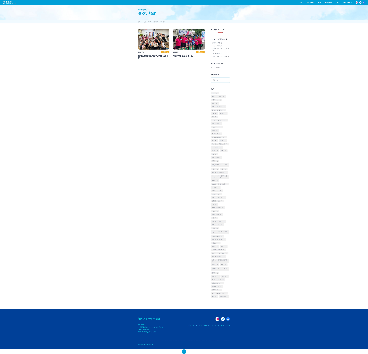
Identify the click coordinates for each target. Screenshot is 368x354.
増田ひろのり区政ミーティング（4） (219, 164)
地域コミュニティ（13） (218, 96)
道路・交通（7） (216, 123)
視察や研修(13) (217, 53)
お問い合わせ (225, 325)
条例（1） (225, 276)
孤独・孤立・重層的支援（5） (220, 144)
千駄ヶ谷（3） (216, 187)
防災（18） (215, 93)
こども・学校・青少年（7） (219, 120)
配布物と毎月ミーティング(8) (220, 49)
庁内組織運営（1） (217, 286)
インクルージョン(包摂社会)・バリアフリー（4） (220, 176)
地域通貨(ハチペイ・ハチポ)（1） (219, 268)
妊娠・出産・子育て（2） (218, 221)
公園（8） (214, 113)
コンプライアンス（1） (218, 279)
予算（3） (214, 204)
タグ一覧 (152, 22)
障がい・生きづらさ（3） (218, 197)
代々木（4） (215, 180)
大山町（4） (215, 169)
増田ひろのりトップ (143, 22)
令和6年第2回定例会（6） (219, 137)
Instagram (357, 2)
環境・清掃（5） (216, 157)
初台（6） (214, 140)
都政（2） (214, 218)
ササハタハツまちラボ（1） (219, 293)
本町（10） (215, 103)
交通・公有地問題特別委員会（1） (219, 260)
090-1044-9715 (143, 329)
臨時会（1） (215, 264)
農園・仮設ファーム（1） (218, 256)
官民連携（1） (224, 296)
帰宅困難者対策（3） (217, 201)
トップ (301, 2)
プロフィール (311, 2)
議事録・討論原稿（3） (218, 207)
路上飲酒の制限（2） (217, 236)
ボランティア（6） (217, 127)
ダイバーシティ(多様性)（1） (220, 253)
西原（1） (224, 264)
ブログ (337, 2)
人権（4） (224, 169)
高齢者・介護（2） (217, 214)
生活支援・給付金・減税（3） (220, 184)
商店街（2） (215, 246)
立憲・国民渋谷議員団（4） (219, 172)
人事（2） (224, 246)
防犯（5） (224, 150)
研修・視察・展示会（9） (218, 106)
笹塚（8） (214, 117)
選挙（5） (214, 154)
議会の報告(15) (217, 43)
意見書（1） (215, 273)
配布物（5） (215, 161)
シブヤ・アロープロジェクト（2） (219, 232)
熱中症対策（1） (216, 290)
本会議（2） (215, 228)
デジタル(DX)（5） (217, 147)
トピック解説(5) (217, 46)
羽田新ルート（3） (217, 191)
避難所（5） (215, 150)
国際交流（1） (216, 276)
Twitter (360, 2)
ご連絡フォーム (347, 2)
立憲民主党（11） (216, 100)
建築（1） (214, 296)
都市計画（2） (216, 243)
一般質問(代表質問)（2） (218, 250)
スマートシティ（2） (217, 224)
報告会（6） (215, 130)
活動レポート (328, 2)
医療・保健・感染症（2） (218, 239)
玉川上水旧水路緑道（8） (218, 110)
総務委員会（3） (216, 194)
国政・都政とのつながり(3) (220, 56)
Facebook (364, 2)
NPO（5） (223, 140)
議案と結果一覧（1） (217, 283)
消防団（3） (215, 211)
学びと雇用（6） (216, 134)
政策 (319, 2)
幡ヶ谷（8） (223, 113)
